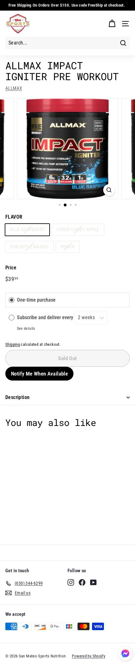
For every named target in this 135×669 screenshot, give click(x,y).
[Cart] (112, 23)
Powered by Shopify (88, 656)
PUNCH (68, 247)
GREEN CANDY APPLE (78, 229)
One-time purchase (36, 300)
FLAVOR (13, 217)
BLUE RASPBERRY (27, 229)
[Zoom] (109, 190)
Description (17, 397)
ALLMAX (13, 88)
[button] (125, 654)
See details (26, 328)
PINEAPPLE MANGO (29, 247)
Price (10, 268)
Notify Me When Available (39, 374)
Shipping (12, 344)
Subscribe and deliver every (45, 317)
